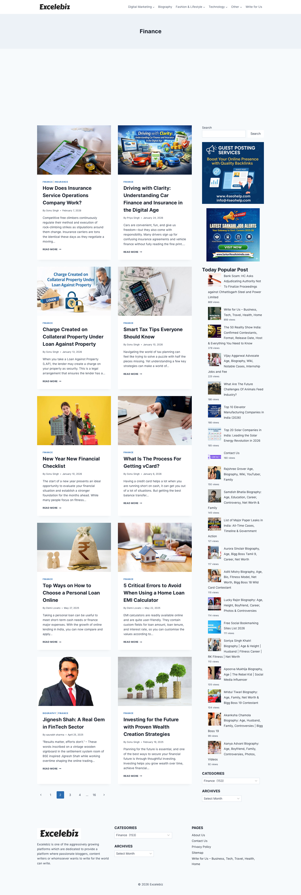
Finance (48, 182)
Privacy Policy (201, 847)
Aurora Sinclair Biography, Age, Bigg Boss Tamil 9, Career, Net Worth (242, 554)
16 (94, 795)
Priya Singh (133, 217)
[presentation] (74, 150)
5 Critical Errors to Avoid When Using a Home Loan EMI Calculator (154, 593)
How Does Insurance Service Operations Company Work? (67, 195)
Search (207, 127)
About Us (198, 835)
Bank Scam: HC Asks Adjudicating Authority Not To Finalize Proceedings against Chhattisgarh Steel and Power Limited (234, 286)
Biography (165, 7)
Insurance (61, 182)
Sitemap (197, 852)
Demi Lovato (53, 608)
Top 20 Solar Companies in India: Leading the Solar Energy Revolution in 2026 (242, 435)
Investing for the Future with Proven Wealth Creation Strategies (151, 727)
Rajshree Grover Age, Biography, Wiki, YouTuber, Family (242, 474)
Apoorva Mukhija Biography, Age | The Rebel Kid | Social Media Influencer (243, 674)
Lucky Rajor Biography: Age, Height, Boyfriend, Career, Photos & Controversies (243, 605)
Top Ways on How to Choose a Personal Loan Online (71, 593)
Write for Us (254, 7)
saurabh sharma (55, 734)
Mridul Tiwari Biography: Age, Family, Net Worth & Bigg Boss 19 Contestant (241, 697)
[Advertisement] (150, 87)
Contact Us (232, 453)
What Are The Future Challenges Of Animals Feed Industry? (243, 389)
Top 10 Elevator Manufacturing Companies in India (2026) (244, 412)
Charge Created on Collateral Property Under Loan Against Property (73, 336)
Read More (52, 249)
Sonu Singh (52, 210)
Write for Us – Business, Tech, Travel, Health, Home (223, 861)
